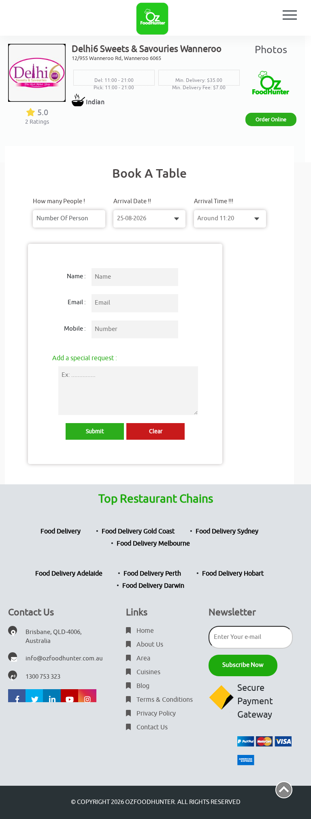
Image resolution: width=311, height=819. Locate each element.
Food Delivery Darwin (153, 586)
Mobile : (75, 329)
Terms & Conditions (164, 700)
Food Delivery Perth (152, 574)
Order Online (271, 119)
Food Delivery (60, 531)
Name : (76, 276)
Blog (142, 686)
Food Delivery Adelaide (68, 574)
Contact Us (151, 727)
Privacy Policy (155, 713)
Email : (77, 302)
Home (144, 631)
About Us (149, 645)
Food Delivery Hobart (233, 574)
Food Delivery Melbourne (153, 544)
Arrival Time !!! (213, 201)
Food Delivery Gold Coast (138, 531)
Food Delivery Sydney (227, 531)
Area (142, 658)
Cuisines (147, 672)
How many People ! (59, 201)
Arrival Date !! (132, 201)
